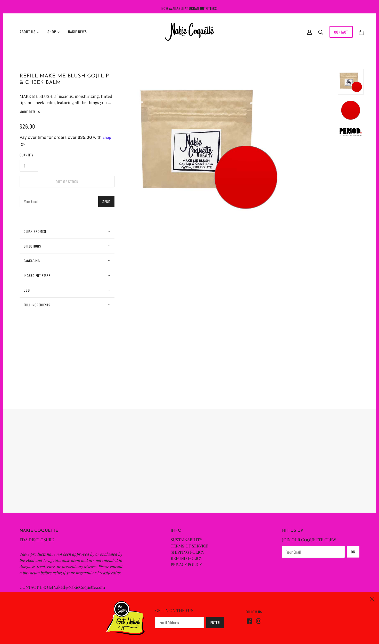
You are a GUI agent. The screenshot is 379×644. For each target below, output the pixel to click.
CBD (27, 290)
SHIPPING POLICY (187, 552)
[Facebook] (250, 620)
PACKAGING (32, 260)
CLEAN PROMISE (35, 231)
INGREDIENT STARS (37, 275)
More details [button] (30, 112)
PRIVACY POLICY (186, 564)
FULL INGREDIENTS (37, 304)
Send (106, 201)
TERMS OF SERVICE (190, 545)
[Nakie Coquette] (190, 31)
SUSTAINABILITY (186, 539)
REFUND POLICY (186, 558)
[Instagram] (257, 620)
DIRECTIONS (32, 246)
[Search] (320, 32)
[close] (372, 598)
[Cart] (361, 32)
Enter (215, 622)
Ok (353, 551)
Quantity (27, 154)
